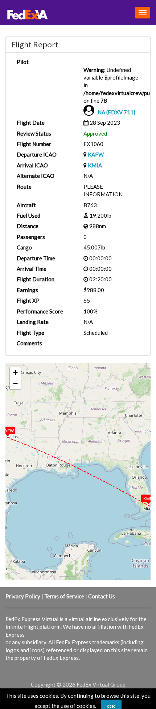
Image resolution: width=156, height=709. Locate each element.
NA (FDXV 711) (116, 112)
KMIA (95, 165)
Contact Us (101, 596)
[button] (143, 497)
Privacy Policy (22, 596)
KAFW (96, 154)
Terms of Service (64, 596)
